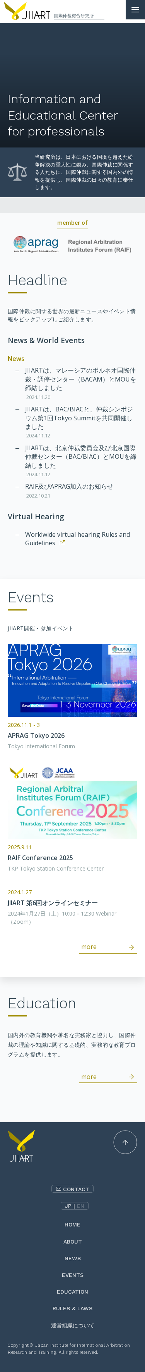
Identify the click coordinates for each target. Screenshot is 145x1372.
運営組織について (72, 1325)
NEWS (73, 1258)
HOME (72, 1224)
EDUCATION (72, 1292)
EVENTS (73, 1275)
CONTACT (76, 1189)
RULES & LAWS (72, 1308)
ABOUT (72, 1241)
